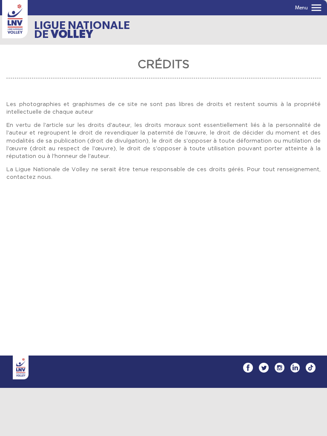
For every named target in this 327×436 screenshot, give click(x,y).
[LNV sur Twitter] (264, 368)
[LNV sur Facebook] (248, 368)
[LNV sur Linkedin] (295, 368)
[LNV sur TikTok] (311, 368)
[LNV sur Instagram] (279, 368)
